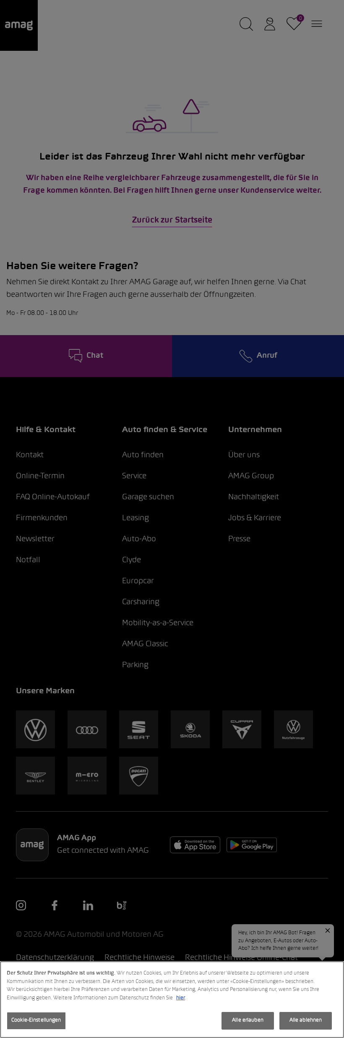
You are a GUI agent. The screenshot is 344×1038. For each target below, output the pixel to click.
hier (180, 998)
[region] (172, 999)
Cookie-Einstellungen (36, 1020)
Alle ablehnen (305, 1020)
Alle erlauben (247, 1020)
